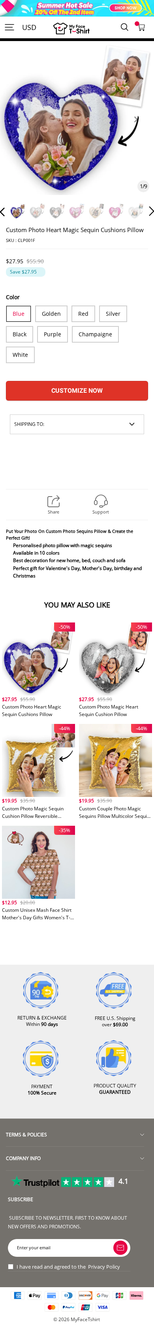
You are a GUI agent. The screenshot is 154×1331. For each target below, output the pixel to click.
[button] (18, 128)
